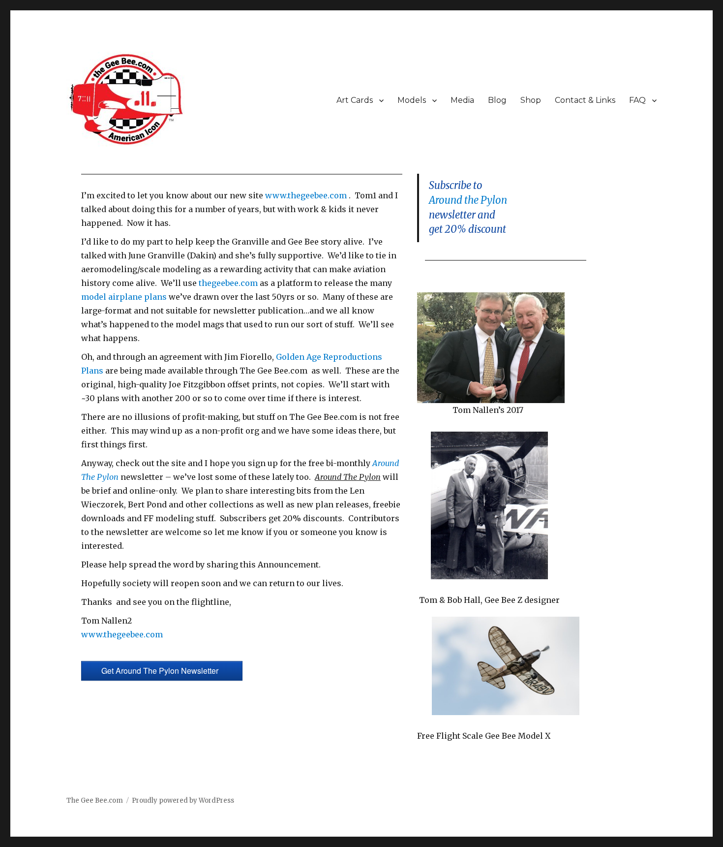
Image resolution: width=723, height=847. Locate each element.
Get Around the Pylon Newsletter (161, 670)
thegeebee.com (228, 283)
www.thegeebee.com (307, 195)
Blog (497, 100)
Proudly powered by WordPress (183, 800)
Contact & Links (585, 100)
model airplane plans (124, 297)
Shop (530, 100)
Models (411, 100)
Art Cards (354, 100)
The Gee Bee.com (94, 800)
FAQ (637, 100)
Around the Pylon (468, 200)
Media (462, 100)
